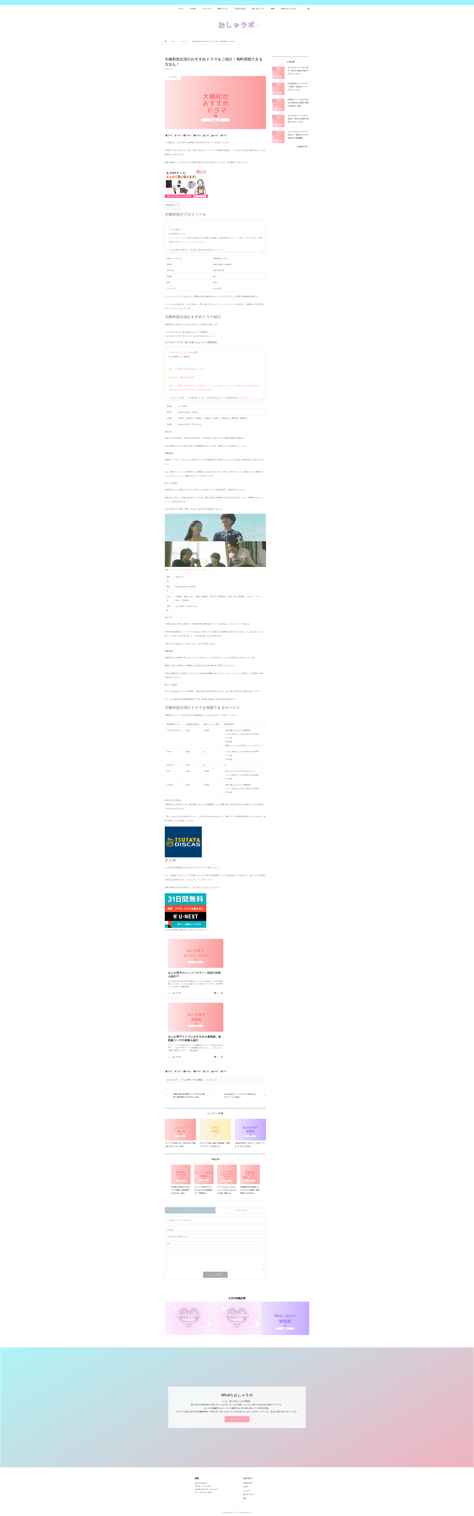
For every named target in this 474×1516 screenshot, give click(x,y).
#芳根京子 (173, 390)
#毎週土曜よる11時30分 (243, 386)
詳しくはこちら (237, 1419)
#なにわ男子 (175, 238)
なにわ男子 (187, 1080)
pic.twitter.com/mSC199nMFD (200, 390)
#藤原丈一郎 (234, 238)
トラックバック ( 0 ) (241, 1210)
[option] (189, 1318)
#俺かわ (221, 386)
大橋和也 (200, 1080)
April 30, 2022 (219, 250)
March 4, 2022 (243, 398)
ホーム (181, 9)
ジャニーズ (206, 9)
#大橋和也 (247, 238)
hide (176, 205)
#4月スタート (229, 386)
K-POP (193, 9)
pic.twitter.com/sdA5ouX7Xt (193, 242)
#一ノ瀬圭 (175, 369)
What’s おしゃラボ (288, 9)
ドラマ (194, 1080)
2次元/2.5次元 (240, 9)
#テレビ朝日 (198, 386)
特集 (272, 9)
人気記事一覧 (302, 147)
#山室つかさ (175, 377)
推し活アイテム (258, 9)
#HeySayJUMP (182, 390)
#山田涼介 (257, 386)
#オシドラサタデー (210, 386)
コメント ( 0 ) (190, 1210)
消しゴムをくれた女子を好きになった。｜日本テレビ (190, 570)
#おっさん (175, 386)
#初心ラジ (183, 229)
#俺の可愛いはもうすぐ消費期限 (183, 352)
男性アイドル (223, 9)
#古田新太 (185, 386)
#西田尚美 (187, 377)
